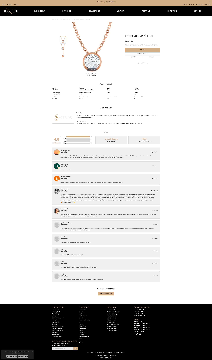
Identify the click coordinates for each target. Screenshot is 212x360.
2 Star (64, 141)
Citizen (81, 318)
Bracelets (85, 123)
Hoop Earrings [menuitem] (56, 334)
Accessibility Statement (119, 352)
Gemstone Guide (111, 320)
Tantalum (82, 343)
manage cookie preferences (16, 353)
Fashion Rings (111, 123)
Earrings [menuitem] (54, 316)
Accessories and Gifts (136, 123)
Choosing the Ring (111, 316)
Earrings (91, 123)
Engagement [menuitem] (55, 309)
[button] (185, 4)
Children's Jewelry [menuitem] (57, 328)
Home (53, 19)
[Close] (210, 2)
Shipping (134, 56)
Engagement (39, 11)
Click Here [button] (112, 1)
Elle (80, 322)
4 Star (64, 138)
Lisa (62, 249)
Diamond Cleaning (111, 326)
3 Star (64, 140)
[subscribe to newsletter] (75, 348)
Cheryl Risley (64, 164)
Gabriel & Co (83, 326)
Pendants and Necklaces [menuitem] (58, 318)
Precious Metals (111, 322)
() (91, 136)
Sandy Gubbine (65, 209)
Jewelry (120, 11)
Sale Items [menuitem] (54, 332)
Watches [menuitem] (54, 324)
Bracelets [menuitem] (54, 320)
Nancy (62, 261)
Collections (94, 11)
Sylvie (81, 341)
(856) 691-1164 (91, 75)
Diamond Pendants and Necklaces (78, 19)
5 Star (64, 136)
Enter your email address (59, 345)
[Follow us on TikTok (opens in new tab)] (137, 334)
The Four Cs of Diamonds (113, 312)
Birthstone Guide (111, 318)
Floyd (62, 274)
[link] (3, 4)
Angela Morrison (65, 189)
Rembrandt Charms (84, 336)
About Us (146, 11)
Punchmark (108, 357)
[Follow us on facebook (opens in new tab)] (134, 334)
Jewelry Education (111, 309)
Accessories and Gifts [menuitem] (57, 326)
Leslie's (81, 330)
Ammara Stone (83, 309)
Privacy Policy (98, 352)
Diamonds (66, 11)
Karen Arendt (64, 237)
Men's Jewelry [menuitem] (55, 322)
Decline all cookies (12, 356)
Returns (151, 56)
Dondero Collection (85, 320)
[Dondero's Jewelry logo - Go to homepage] (12, 11)
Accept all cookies (23, 356)
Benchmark (82, 312)
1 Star (64, 143)
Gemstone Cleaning (112, 328)
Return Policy (90, 352)
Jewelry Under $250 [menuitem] (57, 330)
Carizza (81, 314)
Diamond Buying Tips (112, 314)
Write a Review (106, 293)
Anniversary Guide (111, 330)
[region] (92, 47)
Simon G (82, 338)
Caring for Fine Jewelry (113, 324)
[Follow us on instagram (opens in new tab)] (140, 334)
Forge (81, 324)
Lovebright (82, 332)
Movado (82, 334)
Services (198, 11)
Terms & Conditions (107, 352)
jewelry (57, 19)
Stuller (108, 89)
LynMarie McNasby (66, 223)
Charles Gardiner (65, 150)
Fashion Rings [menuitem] (55, 314)
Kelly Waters (83, 328)
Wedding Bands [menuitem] (56, 312)
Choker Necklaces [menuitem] (56, 336)
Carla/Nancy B (83, 316)
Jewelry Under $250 (121, 123)
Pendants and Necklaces (65, 19)
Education (172, 11)
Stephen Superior (65, 176)
